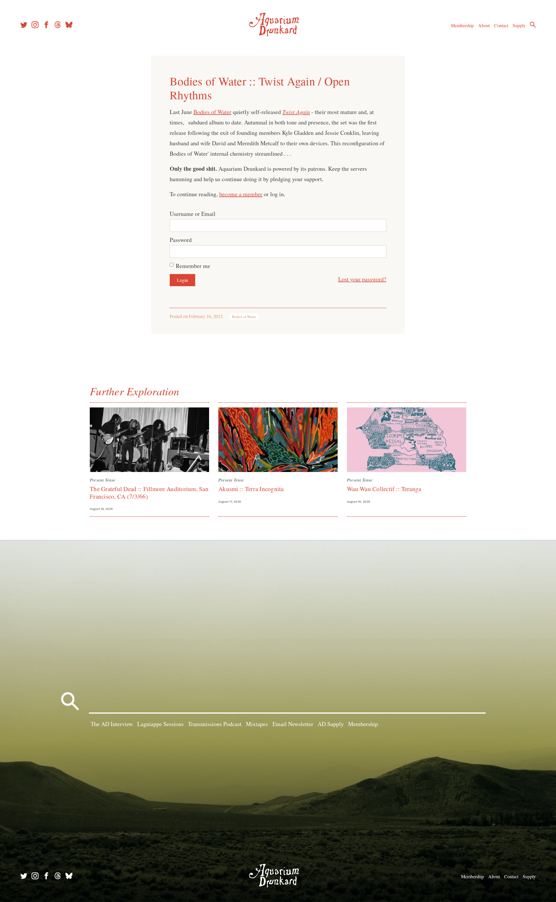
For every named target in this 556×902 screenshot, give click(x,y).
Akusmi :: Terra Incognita (251, 489)
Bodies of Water (212, 112)
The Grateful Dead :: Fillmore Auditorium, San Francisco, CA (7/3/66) (149, 492)
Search (533, 24)
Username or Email (192, 214)
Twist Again (296, 111)
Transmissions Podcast (215, 724)
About (484, 25)
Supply (519, 25)
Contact (501, 25)
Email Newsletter (292, 724)
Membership (462, 25)
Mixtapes (257, 724)
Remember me (193, 266)
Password (181, 240)
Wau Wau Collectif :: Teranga (384, 489)
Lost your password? (362, 279)
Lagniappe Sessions (160, 724)
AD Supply (331, 724)
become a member (240, 194)
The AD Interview (112, 724)
